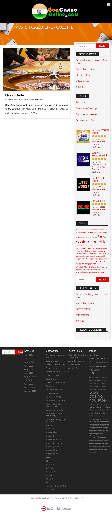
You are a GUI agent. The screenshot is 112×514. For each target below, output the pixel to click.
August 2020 (29, 376)
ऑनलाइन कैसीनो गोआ (82, 259)
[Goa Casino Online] (55, 19)
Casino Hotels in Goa (55, 372)
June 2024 (28, 359)
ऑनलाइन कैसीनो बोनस (95, 259)
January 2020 (30, 391)
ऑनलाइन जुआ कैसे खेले (54, 446)
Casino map (51, 379)
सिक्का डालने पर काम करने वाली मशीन (86, 272)
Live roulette (14, 95)
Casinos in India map (89, 237)
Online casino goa (54, 397)
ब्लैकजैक (104, 267)
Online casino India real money (54, 414)
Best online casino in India (55, 356)
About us (80, 102)
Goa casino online (54, 386)
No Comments (36, 99)
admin (11, 99)
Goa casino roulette (86, 114)
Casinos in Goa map (86, 108)
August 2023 (29, 362)
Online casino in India (55, 400)
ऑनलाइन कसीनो (80, 256)
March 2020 (29, 387)
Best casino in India (83, 230)
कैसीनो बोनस (92, 267)
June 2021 (28, 373)
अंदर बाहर (106, 254)
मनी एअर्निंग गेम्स (82, 81)
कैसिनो (100, 263)
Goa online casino (85, 69)
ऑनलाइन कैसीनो (100, 256)
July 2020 (28, 380)
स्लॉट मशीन (101, 272)
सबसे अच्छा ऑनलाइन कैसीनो (97, 270)
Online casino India (54, 410)
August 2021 (29, 369)
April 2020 (28, 384)
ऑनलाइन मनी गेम (83, 75)
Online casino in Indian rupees (96, 251)
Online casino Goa (85, 120)
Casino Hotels (52, 368)
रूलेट (87, 270)
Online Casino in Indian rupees (53, 405)
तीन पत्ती (99, 267)
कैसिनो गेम (79, 267)
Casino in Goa (52, 375)
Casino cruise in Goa (88, 232)
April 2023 (28, 366)
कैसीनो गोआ (50, 464)
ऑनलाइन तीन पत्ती (89, 264)
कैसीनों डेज (80, 87)
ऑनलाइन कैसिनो (90, 256)
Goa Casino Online (55, 498)
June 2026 (28, 355)
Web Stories (94, 370)
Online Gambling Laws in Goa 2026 (91, 61)
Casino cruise (52, 361)
